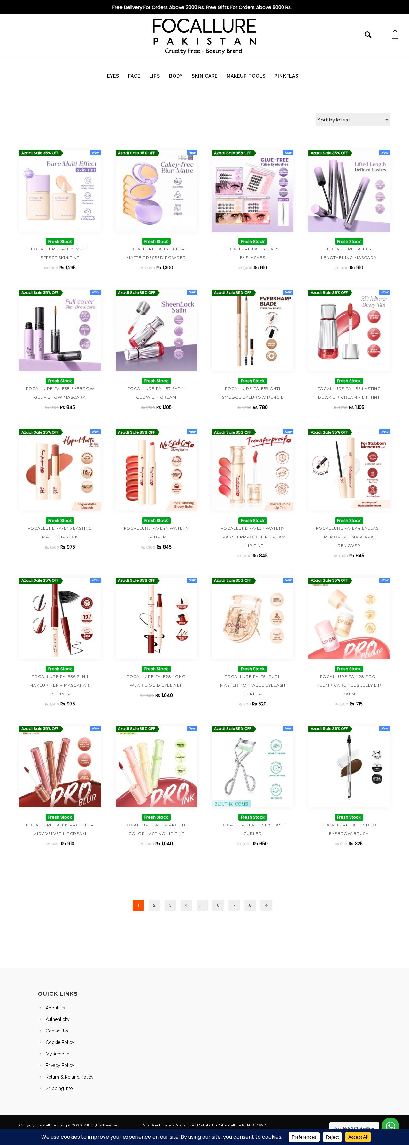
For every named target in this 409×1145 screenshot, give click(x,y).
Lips (154, 76)
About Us (55, 1007)
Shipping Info (59, 1088)
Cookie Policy (60, 1042)
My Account (58, 1053)
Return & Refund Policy (70, 1076)
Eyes (113, 76)
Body (176, 76)
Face (134, 76)
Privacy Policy (60, 1065)
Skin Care (205, 76)
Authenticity (58, 1019)
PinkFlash (288, 76)
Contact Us (57, 1030)
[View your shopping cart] (395, 36)
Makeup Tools (246, 76)
